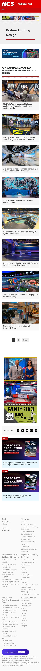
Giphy (23, 623)
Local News (24, 582)
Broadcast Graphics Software (10, 582)
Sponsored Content (27, 534)
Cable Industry (25, 577)
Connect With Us (28, 598)
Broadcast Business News (29, 560)
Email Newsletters (26, 603)
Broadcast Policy (26, 565)
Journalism (24, 570)
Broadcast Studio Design (9, 605)
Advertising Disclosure (28, 536)
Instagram (24, 626)
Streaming (24, 572)
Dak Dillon (5, 528)
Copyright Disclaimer (27, 531)
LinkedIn (23, 618)
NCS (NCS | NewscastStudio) (28, 657)
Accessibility (25, 544)
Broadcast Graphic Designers (10, 579)
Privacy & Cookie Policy (28, 541)
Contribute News (26, 606)
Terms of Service (26, 539)
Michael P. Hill (6, 522)
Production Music (7, 567)
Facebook (24, 611)
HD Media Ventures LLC (12, 658)
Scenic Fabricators (7, 572)
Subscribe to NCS (26, 601)
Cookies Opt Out (26, 546)
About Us (25, 519)
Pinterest (24, 621)
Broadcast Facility (7, 641)
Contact (23, 608)
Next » (25, 340)
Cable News (25, 580)
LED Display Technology (9, 564)
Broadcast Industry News (28, 562)
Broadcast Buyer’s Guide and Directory (10, 556)
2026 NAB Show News (9, 646)
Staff (4, 519)
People (23, 567)
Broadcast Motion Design (9, 610)
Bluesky (23, 613)
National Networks (26, 575)
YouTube (23, 616)
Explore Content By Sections (29, 556)
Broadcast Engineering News (30, 594)
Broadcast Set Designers (9, 569)
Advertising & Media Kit (28, 524)
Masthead (24, 522)
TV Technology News (8, 643)
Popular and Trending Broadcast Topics (10, 600)
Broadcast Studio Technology (10, 607)
